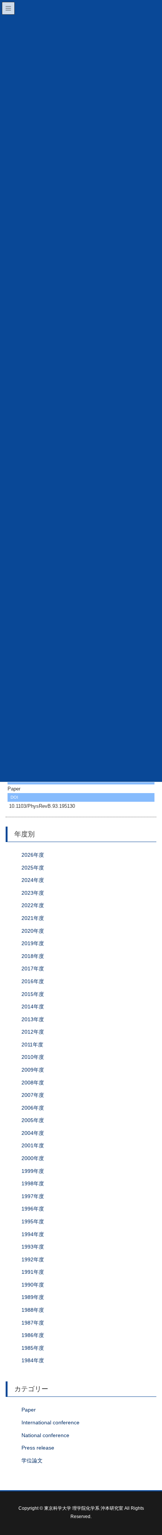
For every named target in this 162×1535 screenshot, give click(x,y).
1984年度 (32, 1360)
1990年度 (32, 1285)
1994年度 (32, 1234)
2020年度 (32, 931)
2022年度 (32, 905)
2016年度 (32, 981)
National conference (45, 1435)
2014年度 (32, 1007)
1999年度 (32, 1171)
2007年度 (32, 1095)
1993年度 (32, 1247)
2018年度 (32, 956)
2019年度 (32, 943)
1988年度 (32, 1310)
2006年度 (32, 1108)
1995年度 (32, 1221)
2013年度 (32, 1019)
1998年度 (32, 1183)
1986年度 (32, 1335)
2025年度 (32, 868)
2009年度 (32, 1070)
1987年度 (32, 1323)
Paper (28, 1410)
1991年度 (32, 1272)
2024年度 (32, 880)
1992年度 (32, 1259)
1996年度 (32, 1209)
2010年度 (32, 1057)
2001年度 (32, 1145)
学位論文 (32, 1460)
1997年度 (32, 1196)
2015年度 (32, 994)
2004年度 (32, 1133)
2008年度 (32, 1083)
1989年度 (32, 1297)
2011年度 (32, 1045)
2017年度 (32, 968)
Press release (37, 1448)
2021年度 (32, 918)
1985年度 (32, 1348)
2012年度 (32, 1032)
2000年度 (32, 1158)
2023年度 (32, 893)
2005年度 (32, 1120)
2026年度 (32, 855)
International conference (50, 1422)
